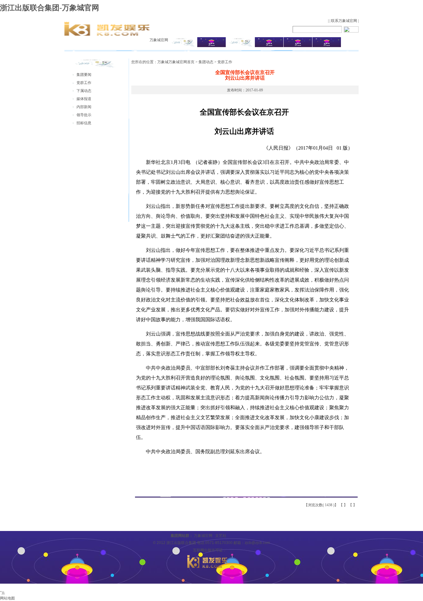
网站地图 (7, 598)
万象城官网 (159, 40)
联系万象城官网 (344, 21)
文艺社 (220, 535)
